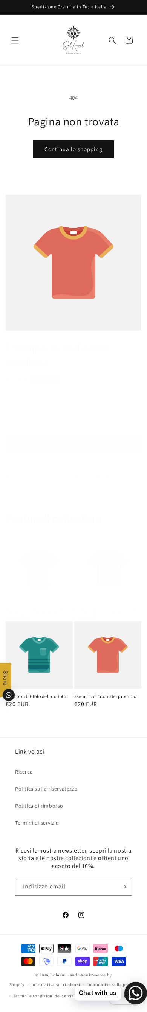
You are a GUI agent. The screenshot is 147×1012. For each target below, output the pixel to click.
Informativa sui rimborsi (55, 984)
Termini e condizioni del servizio (46, 995)
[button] (15, 40)
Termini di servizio (37, 822)
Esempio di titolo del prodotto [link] (37, 610)
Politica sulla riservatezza (46, 788)
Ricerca (23, 771)
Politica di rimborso (39, 805)
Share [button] (20, 476)
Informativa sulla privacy (112, 984)
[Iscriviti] (123, 887)
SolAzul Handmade (69, 975)
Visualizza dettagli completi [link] (98, 476)
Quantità (15, 402)
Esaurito (73, 444)
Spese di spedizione (54, 389)
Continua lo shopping (73, 149)
